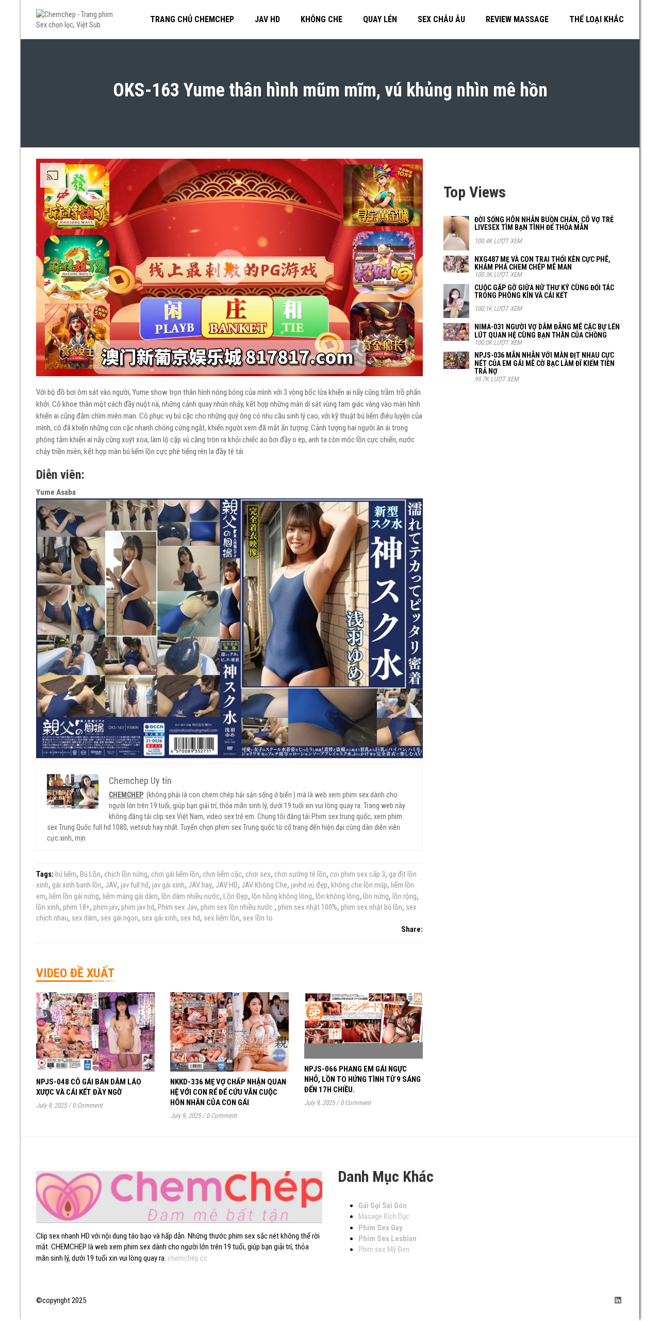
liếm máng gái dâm (130, 896)
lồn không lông (337, 896)
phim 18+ (76, 907)
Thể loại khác (596, 19)
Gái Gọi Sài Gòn (382, 1205)
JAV (111, 885)
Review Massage (517, 19)
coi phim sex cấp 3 (357, 874)
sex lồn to (258, 918)
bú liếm (65, 874)
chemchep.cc (187, 1258)
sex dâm (84, 918)
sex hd (190, 918)
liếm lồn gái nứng (74, 896)
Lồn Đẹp (235, 896)
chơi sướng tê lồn (300, 874)
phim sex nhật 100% (307, 907)
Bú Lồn (90, 874)
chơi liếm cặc (222, 874)
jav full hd (134, 885)
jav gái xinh (168, 885)
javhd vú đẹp (309, 885)
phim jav (105, 907)
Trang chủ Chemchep (192, 19)
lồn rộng (404, 896)
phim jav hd (137, 907)
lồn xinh (47, 907)
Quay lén (380, 19)
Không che (321, 19)
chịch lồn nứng (125, 874)
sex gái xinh (159, 918)
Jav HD (267, 19)
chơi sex (258, 874)
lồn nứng (376, 896)
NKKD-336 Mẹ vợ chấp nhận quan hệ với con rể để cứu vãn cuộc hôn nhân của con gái (228, 1092)
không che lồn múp (359, 885)
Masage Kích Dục (383, 1216)
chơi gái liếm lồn (175, 874)
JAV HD (227, 885)
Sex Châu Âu (441, 19)
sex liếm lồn (221, 918)
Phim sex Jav (177, 907)
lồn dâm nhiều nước (190, 896)
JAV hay (200, 885)
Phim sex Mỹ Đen (383, 1249)
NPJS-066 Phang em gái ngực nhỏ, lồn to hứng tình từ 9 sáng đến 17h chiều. (362, 1079)
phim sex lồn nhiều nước (237, 907)
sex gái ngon (119, 918)
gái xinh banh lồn (77, 885)
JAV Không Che (264, 885)
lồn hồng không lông (282, 896)
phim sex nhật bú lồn (371, 907)
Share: (412, 929)
